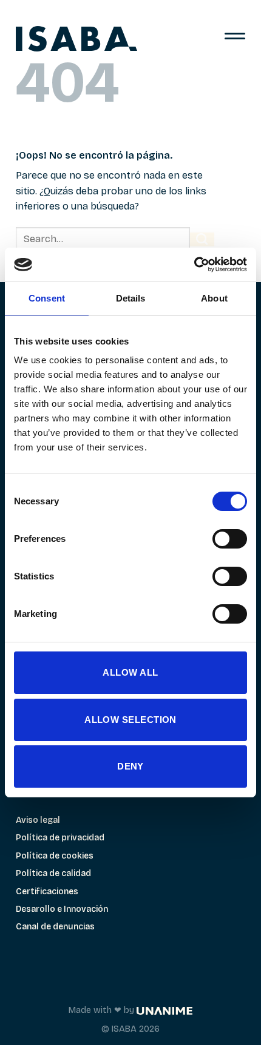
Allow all (130, 672)
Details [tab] (131, 298)
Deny (130, 766)
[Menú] (235, 39)
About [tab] (214, 298)
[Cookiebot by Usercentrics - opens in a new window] (194, 264)
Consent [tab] (47, 298)
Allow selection (130, 719)
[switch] (229, 539)
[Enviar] (202, 239)
